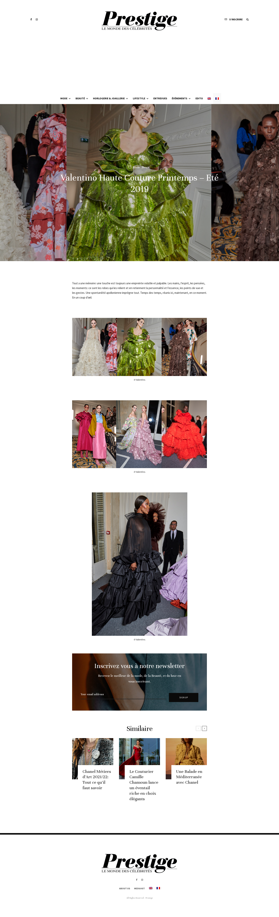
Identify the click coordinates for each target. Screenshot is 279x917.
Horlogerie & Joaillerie (109, 98)
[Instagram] (37, 19)
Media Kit (139, 888)
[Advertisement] (139, 64)
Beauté (80, 98)
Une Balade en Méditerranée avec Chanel (189, 777)
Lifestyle (139, 98)
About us (124, 888)
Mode (63, 98)
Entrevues (160, 98)
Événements (179, 98)
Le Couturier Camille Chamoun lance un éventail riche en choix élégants (143, 785)
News (145, 167)
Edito (199, 98)
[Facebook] (31, 19)
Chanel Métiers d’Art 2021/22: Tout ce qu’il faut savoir (97, 779)
